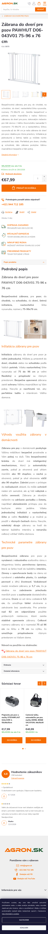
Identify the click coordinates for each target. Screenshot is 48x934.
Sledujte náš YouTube (26, 878)
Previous (40, 683)
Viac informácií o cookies (10, 914)
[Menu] (44, 3)
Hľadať (40, 9)
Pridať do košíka (26, 188)
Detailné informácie (9, 155)
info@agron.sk (26, 865)
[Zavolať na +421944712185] (29, 3)
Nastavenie (24, 920)
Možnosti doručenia (14, 174)
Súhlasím (24, 928)
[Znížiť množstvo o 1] (44, 180)
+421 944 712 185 (12, 204)
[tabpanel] (12, 717)
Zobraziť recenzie (17, 778)
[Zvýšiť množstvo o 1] (44, 176)
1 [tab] (23, 748)
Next (44, 683)
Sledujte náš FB (26, 874)
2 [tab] (25, 748)
